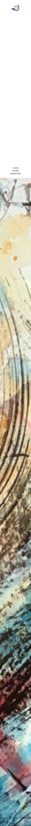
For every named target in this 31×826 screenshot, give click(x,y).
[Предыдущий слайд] (0, 549)
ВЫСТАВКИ (15, 171)
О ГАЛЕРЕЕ (15, 168)
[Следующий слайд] (30, 549)
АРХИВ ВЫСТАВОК (15, 173)
